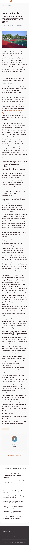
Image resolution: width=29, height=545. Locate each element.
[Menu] (17, 1)
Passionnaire (6, 531)
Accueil (3, 5)
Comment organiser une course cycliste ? (14, 486)
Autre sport (9, 5)
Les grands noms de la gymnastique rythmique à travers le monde (13, 517)
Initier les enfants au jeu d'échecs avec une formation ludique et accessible (13, 512)
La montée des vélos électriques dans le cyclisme (14, 491)
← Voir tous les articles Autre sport (11, 455)
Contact (14, 536)
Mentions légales (6, 536)
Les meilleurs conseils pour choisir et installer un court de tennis (13, 481)
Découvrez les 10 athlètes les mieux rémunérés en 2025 (13, 507)
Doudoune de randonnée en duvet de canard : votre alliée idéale (13, 501)
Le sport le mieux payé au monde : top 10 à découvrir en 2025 (13, 496)
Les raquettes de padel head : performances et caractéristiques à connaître (12, 475)
